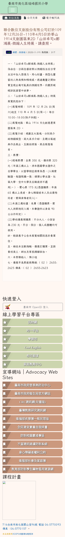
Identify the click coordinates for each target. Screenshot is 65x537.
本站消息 (13, 17)
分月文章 (32, 17)
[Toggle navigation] (12, 10)
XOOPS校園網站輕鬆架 (22, 534)
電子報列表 (52, 17)
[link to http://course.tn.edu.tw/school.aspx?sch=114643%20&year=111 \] (19, 500)
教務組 (22, 52)
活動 (9, 52)
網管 (15, 52)
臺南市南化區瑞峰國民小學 (28, 3)
